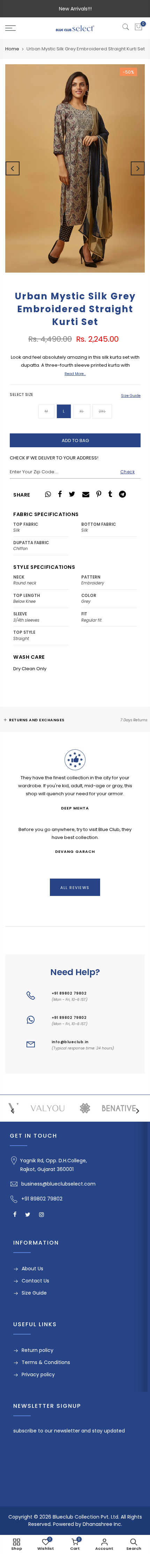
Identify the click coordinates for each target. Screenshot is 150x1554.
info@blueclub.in (70, 1042)
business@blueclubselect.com (58, 1183)
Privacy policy (38, 1374)
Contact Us (35, 1280)
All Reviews (75, 887)
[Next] (138, 168)
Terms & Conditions (46, 1362)
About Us (32, 1268)
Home (12, 48)
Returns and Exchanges (37, 720)
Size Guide (131, 395)
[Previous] (13, 168)
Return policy (37, 1350)
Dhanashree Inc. (102, 1524)
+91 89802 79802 (69, 993)
